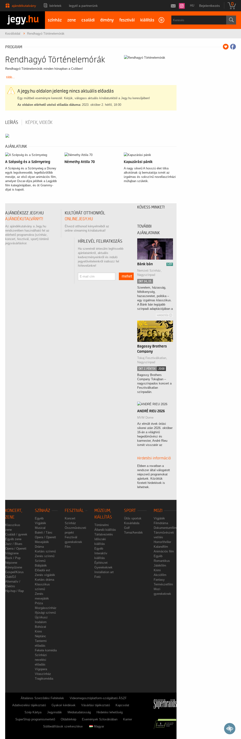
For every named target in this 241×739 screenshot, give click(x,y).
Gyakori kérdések (64, 705)
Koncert (70, 518)
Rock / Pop (12, 558)
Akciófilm (160, 575)
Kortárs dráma (44, 579)
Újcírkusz (41, 617)
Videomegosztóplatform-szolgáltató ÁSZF (98, 698)
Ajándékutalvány (24, 6)
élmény (107, 20)
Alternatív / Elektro (12, 584)
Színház (42, 510)
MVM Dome (145, 417)
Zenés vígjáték (45, 575)
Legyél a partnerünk (83, 6)
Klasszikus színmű (42, 587)
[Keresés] (231, 20)
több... (10, 77)
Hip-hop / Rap (14, 591)
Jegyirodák (54, 712)
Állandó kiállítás (105, 529)
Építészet (101, 562)
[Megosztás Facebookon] (233, 46)
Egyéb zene (13, 539)
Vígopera (41, 669)
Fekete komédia (46, 650)
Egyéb (39, 518)
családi (88, 20)
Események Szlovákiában (99, 719)
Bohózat (40, 627)
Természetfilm (163, 584)
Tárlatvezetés (103, 534)
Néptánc (40, 636)
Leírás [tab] (11, 122)
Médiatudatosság (79, 712)
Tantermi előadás (41, 643)
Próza (39, 603)
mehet (127, 276)
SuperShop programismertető (35, 719)
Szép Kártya (32, 712)
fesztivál (127, 20)
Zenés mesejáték (42, 596)
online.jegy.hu (79, 218)
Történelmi (101, 525)
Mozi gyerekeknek (162, 591)
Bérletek (55, 6)
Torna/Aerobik (133, 532)
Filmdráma (161, 523)
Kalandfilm (161, 546)
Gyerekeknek (103, 567)
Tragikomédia (44, 678)
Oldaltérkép (68, 719)
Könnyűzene (13, 567)
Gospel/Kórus (14, 572)
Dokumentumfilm (165, 528)
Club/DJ (10, 577)
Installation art (104, 572)
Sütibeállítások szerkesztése (63, 726)
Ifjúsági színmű (45, 612)
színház (55, 20)
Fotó (97, 577)
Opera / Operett (15, 548)
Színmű (40, 561)
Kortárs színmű (45, 551)
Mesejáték (42, 542)
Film (68, 546)
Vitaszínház (43, 674)
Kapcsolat (122, 705)
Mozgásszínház (45, 608)
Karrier (127, 719)
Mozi (158, 510)
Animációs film (164, 551)
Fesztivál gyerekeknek (73, 539)
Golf (127, 528)
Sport (130, 510)
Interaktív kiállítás (100, 555)
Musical (40, 528)
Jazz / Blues (13, 544)
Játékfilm (160, 565)
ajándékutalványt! (24, 218)
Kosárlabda (131, 523)
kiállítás (147, 20)
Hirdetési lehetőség (109, 712)
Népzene (11, 562)
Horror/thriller (162, 542)
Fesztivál (74, 510)
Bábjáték (41, 565)
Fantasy (159, 579)
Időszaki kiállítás (100, 541)
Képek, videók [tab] (38, 122)
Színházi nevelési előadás (41, 659)
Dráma (39, 546)
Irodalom (41, 622)
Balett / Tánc (43, 532)
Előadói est (42, 570)
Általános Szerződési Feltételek (42, 698)
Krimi (38, 631)
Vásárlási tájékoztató (95, 705)
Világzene (12, 553)
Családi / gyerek (16, 534)
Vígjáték (40, 523)
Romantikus (162, 561)
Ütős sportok (132, 518)
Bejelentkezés (209, 6)
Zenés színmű (44, 556)
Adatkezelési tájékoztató (29, 705)
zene (71, 20)
